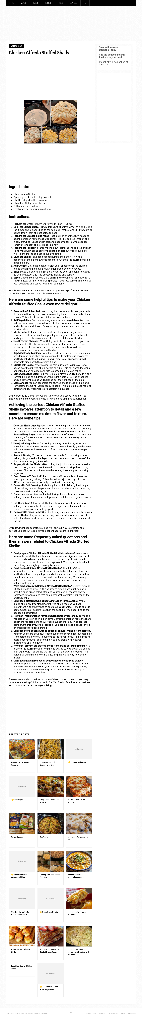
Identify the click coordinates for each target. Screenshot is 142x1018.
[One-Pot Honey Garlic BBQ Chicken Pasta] (22, 898)
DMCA (123, 1013)
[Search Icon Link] (85, 3)
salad (61, 3)
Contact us (132, 1013)
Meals (23, 3)
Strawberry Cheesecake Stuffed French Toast (49, 950)
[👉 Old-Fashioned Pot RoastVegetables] (50, 973)
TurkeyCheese (17, 837)
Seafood (73, 3)
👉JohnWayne (17, 800)
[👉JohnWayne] (22, 786)
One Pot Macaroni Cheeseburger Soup (76, 876)
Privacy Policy (91, 1013)
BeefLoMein (44, 837)
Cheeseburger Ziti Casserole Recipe (47, 763)
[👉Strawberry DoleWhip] (50, 898)
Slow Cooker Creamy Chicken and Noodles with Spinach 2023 (78, 952)
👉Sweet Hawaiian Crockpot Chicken (19, 876)
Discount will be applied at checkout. (113, 63)
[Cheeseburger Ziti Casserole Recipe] (50, 749)
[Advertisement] (71, 24)
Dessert (48, 3)
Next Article (79, 60)
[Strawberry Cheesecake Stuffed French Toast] (50, 936)
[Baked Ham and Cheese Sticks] (22, 936)
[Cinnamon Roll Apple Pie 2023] (79, 823)
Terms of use (113, 1013)
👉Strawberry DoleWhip (50, 912)
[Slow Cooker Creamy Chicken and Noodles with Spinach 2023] (79, 936)
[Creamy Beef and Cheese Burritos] (50, 861)
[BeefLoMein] (50, 823)
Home (11, 3)
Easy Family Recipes (13, 1013)
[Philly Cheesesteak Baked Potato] (50, 786)
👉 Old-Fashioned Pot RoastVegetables (49, 988)
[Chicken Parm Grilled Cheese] (79, 786)
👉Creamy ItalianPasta (78, 762)
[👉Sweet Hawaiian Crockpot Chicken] (22, 861)
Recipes (17, 46)
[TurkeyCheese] (22, 823)
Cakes (35, 3)
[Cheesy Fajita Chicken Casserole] (79, 898)
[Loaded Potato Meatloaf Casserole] (22, 749)
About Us (102, 1013)
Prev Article (57, 60)
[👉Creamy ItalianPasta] (79, 749)
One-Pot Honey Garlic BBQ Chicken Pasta (20, 913)
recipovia (44, 1013)
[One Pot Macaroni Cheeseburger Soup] (79, 861)
